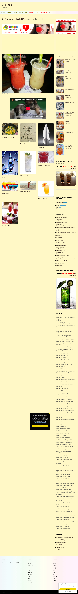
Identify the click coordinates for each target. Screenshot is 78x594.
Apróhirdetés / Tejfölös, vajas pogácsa (65, 496)
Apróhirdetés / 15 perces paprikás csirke (65, 515)
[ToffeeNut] (60, 121)
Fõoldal (3, 12)
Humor (29, 576)
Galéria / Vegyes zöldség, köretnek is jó (65, 419)
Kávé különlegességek (69, 89)
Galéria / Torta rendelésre (62, 397)
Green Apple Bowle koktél (62, 541)
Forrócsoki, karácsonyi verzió (63, 225)
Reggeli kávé (67, 95)
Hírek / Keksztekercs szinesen (63, 428)
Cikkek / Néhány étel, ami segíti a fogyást (65, 323)
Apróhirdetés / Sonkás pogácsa (63, 526)
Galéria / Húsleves (60, 377)
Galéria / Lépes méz (60, 366)
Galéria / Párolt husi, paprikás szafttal (65, 401)
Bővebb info (67, 587)
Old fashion (59, 249)
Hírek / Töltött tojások (61, 435)
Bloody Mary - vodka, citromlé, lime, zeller (66, 258)
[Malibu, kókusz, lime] (60, 132)
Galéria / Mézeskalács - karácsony (64, 364)
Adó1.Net (30, 582)
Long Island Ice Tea (61, 209)
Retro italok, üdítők (60, 250)
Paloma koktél (59, 237)
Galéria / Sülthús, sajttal (61, 391)
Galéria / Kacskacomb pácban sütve (64, 412)
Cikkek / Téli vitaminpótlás (62, 329)
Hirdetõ (21, 12)
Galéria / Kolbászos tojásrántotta (64, 399)
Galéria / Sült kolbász (61, 357)
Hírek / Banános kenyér (61, 431)
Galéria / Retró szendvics (62, 353)
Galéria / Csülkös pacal (61, 362)
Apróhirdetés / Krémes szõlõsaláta (64, 455)
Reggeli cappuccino (60, 253)
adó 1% (54, 563)
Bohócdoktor (43, 12)
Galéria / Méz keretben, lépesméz (64, 421)
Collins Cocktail (24, 176)
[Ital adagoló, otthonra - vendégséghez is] (60, 112)
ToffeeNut (67, 121)
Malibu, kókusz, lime (69, 132)
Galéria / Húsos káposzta (62, 388)
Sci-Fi (29, 570)
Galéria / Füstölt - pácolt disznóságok (65, 410)
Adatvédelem (10, 592)
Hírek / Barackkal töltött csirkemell (64, 442)
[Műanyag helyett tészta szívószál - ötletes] (60, 145)
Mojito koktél (59, 244)
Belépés (16, 1)
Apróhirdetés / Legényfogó (62, 519)
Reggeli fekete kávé (60, 263)
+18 (54, 570)
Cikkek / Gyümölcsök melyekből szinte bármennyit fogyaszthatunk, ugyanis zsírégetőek (65, 343)
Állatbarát (30, 574)
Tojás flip (58, 549)
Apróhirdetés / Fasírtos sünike (63, 457)
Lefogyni (55, 567)
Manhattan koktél (60, 242)
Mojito (58, 205)
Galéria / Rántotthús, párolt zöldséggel (65, 384)
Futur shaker (41, 147)
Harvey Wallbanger (42, 198)
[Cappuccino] (60, 71)
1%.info (29, 578)
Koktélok (7, 5)
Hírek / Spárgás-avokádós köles (63, 444)
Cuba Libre (58, 546)
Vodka (3, 177)
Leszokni (55, 565)
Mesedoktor (30, 565)
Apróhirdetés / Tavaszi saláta (63, 465)
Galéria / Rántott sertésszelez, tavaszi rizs (65, 379)
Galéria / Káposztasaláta (62, 381)
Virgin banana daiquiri (61, 542)
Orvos (54, 582)
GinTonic (66, 76)
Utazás (29, 580)
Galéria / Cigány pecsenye (62, 355)
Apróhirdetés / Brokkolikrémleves (64, 459)
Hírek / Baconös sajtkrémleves (63, 437)
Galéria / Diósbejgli (60, 417)
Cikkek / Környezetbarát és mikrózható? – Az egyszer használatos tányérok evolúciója (66, 319)
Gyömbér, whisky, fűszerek (62, 262)
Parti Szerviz (30, 567)
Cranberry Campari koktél (44, 165)
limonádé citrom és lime (8, 137)
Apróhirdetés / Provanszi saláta (63, 468)
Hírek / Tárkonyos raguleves (62, 426)
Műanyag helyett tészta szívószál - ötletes (70, 145)
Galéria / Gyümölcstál (61, 375)
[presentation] (59, 56)
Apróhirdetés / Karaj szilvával (63, 528)
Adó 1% (36, 12)
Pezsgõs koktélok (6, 226)
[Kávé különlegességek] (60, 89)
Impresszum (4, 592)
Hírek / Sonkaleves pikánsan (62, 433)
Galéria (5, 19)
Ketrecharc (55, 576)
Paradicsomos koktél (25, 191)
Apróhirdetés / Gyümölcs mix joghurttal (65, 483)
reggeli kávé (59, 265)
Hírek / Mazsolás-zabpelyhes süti (64, 440)
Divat (54, 572)
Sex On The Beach (60, 547)
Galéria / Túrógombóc (61, 369)
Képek (26, 12)
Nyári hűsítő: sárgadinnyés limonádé (64, 537)
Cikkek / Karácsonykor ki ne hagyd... (64, 347)
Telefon (54, 585)
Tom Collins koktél (60, 239)
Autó (54, 584)
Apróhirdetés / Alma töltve (62, 524)
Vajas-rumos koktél (60, 539)
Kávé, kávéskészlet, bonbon (62, 255)
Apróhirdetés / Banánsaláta (62, 478)
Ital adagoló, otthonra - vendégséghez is (69, 113)
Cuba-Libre (59, 204)
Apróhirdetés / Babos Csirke (62, 481)
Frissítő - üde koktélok (61, 260)
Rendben (68, 589)
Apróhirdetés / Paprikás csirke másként (65, 517)
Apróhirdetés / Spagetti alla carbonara (65, 449)
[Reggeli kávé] (60, 96)
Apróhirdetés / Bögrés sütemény (63, 476)
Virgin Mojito (59, 235)
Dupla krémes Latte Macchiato (63, 234)
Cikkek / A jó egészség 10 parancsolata (65, 339)
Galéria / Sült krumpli (61, 415)
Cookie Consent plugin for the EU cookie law (68, 591)
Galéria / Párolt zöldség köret (63, 403)
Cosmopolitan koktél (61, 245)
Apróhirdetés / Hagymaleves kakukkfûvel (65, 521)
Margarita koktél (60, 247)
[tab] (59, 56)
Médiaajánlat (16, 592)
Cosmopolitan (59, 202)
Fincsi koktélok (59, 257)
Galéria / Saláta (59, 386)
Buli (28, 569)
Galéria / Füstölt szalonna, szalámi (64, 408)
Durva (54, 578)
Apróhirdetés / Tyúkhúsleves (63, 506)
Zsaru (54, 574)
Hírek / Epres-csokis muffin (62, 424)
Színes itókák (5, 193)
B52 (57, 207)
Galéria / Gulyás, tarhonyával (63, 406)
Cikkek (15, 12)
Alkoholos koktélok (18, 19)
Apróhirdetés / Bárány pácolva (63, 474)
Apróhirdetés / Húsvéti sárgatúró (63, 509)
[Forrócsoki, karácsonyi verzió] (60, 102)
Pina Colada (59, 544)
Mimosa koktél (59, 240)
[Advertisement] (28, 44)
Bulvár (31, 12)
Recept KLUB (30, 572)
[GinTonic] (60, 77)
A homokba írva (24, 144)
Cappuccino (67, 70)
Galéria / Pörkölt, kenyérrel (62, 360)
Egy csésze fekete (60, 252)
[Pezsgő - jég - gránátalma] (60, 60)
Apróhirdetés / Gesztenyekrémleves (64, 446)
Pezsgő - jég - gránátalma (70, 59)
